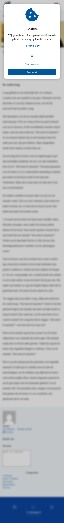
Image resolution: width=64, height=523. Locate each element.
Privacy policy (32, 45)
